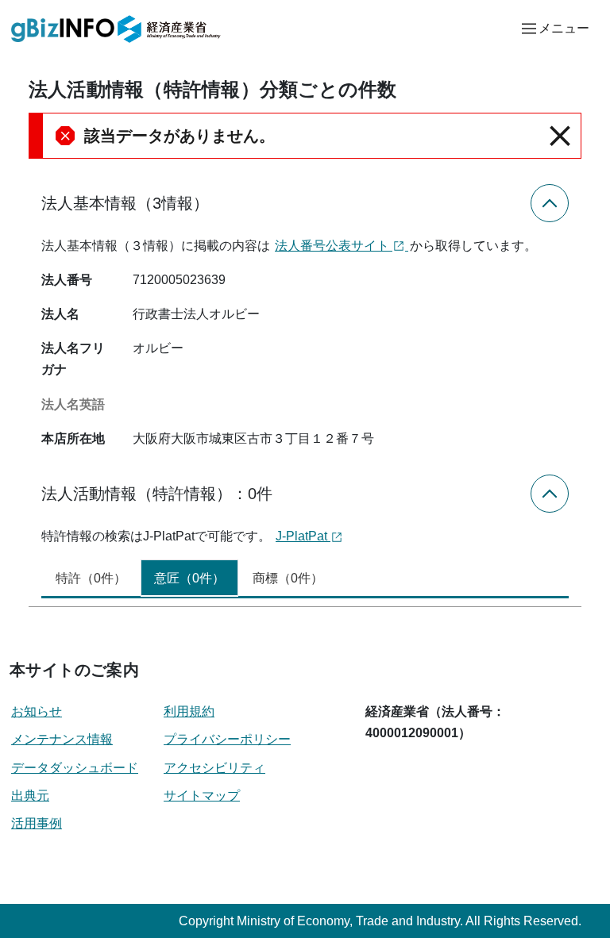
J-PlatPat (303, 536)
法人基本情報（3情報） (125, 203)
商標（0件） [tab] (288, 578)
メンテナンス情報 (62, 739)
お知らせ (36, 711)
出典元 (30, 795)
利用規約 (189, 711)
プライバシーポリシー (227, 739)
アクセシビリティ (214, 768)
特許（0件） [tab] (91, 578)
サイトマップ (202, 795)
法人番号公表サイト (333, 245)
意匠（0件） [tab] (189, 578)
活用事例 (36, 823)
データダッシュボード (74, 768)
